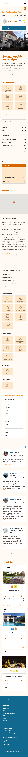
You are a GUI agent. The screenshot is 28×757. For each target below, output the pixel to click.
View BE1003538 (22, 647)
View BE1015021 (22, 689)
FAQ (4, 710)
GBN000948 (18, 528)
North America (6, 722)
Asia (4, 715)
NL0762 (12, 475)
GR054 (19, 499)
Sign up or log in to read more (13, 74)
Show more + (14, 554)
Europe (4, 718)
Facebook (7, 737)
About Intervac (6, 707)
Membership (6, 708)
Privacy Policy (6, 744)
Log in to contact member (14, 28)
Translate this (6, 253)
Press (4, 735)
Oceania (5, 720)
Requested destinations (6, 605)
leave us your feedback (9, 733)
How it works (6, 705)
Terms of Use (6, 742)
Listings (4, 701)
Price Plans (5, 703)
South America (6, 723)
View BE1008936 (22, 605)
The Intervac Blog (7, 728)
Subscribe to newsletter (9, 730)
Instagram (14, 737)
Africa (4, 717)
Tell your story (6, 732)
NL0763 (17, 452)
